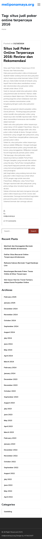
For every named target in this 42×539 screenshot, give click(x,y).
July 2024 (8, 338)
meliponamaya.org (14, 4)
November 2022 (11, 456)
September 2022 (11, 467)
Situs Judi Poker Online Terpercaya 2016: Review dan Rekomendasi (19, 54)
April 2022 (8, 497)
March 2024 (9, 362)
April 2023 (8, 426)
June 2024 (8, 344)
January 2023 (9, 444)
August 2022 (9, 473)
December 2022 (10, 450)
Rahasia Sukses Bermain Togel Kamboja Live (21, 264)
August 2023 (9, 403)
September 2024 (11, 326)
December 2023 (10, 379)
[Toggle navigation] (38, 4)
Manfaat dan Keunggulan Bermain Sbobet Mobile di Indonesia (18, 247)
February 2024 (10, 367)
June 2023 (8, 414)
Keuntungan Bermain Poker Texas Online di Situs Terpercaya (18, 272)
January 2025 (9, 303)
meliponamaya (9, 216)
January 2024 (9, 373)
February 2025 (10, 297)
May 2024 (8, 350)
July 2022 (8, 479)
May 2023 (8, 420)
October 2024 (10, 320)
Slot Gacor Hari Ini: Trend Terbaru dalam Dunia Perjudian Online (18, 281)
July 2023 (8, 409)
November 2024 (11, 314)
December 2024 (10, 309)
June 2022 (8, 485)
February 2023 (10, 438)
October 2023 (10, 391)
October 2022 (10, 462)
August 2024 (9, 332)
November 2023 (11, 385)
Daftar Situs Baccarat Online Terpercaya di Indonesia (16, 255)
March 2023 (9, 432)
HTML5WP (28, 536)
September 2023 (11, 397)
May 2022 (8, 491)
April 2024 (8, 356)
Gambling (8, 511)
